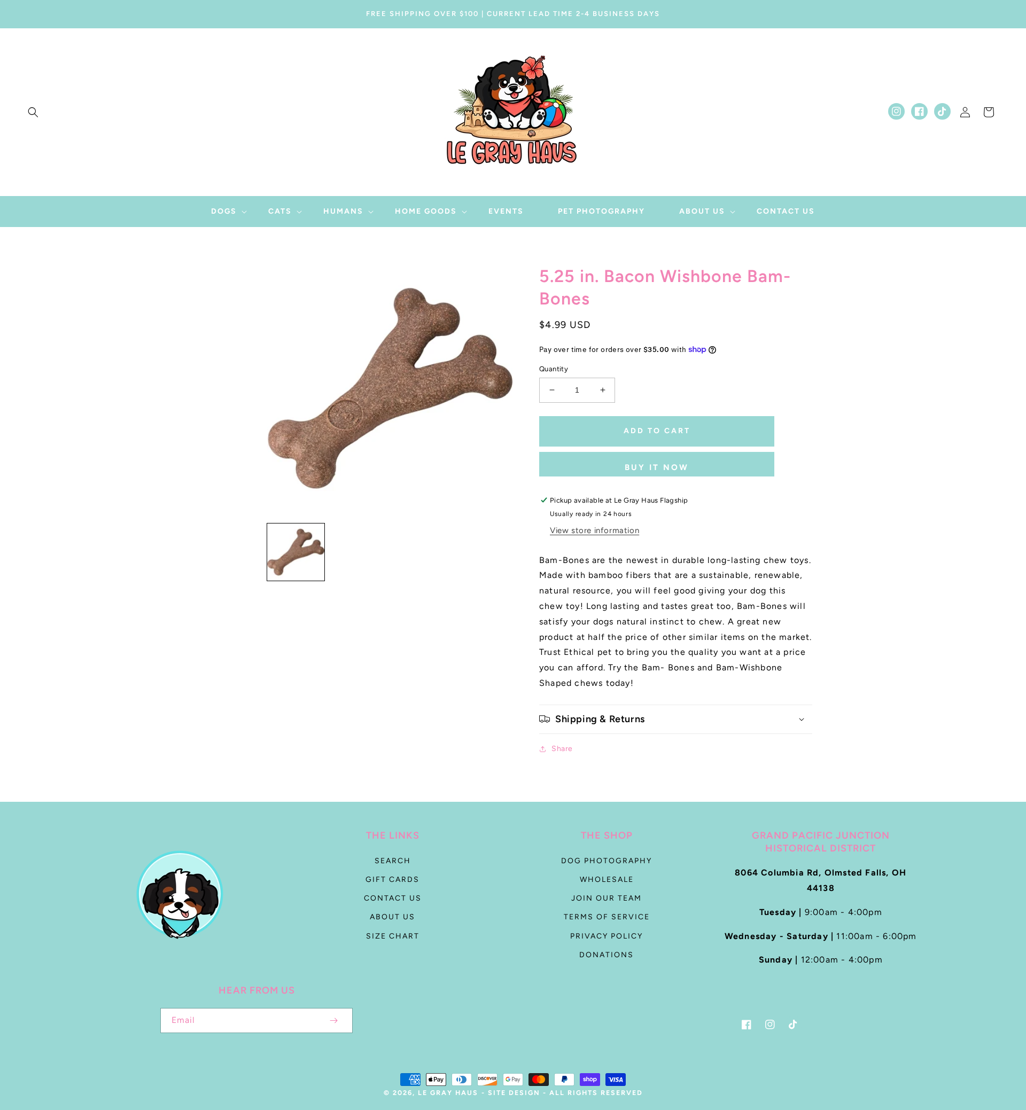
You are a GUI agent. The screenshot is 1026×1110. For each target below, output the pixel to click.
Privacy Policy (606, 936)
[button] (33, 112)
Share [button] (562, 748)
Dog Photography (606, 860)
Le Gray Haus (448, 1093)
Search (393, 860)
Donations (606, 954)
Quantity (553, 369)
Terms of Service (607, 916)
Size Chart (392, 936)
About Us (392, 916)
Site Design (514, 1093)
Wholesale (607, 879)
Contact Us (393, 898)
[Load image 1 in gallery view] (295, 552)
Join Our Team (606, 898)
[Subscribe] (333, 1020)
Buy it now (657, 467)
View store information (594, 530)
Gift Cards (392, 879)
